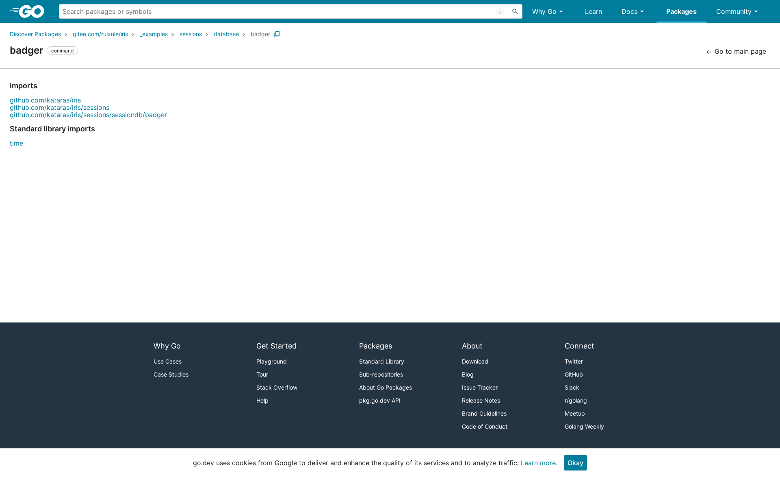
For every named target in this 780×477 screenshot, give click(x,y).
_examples (154, 33)
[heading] (34, 11)
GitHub (574, 374)
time (16, 143)
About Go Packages (385, 387)
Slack (572, 387)
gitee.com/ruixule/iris (100, 33)
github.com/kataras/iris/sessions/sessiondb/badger (88, 115)
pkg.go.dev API (380, 400)
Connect (579, 346)
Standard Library (381, 361)
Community (734, 11)
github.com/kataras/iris (45, 100)
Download (475, 361)
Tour (262, 374)
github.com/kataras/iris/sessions (59, 107)
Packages (681, 11)
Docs (629, 11)
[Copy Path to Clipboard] (277, 34)
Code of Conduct (484, 426)
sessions (191, 33)
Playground (271, 361)
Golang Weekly (584, 426)
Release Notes (481, 400)
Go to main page (739, 51)
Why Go (544, 11)
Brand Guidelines (484, 413)
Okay (575, 463)
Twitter (574, 361)
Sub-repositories (381, 374)
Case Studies (171, 374)
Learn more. (539, 463)
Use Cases (168, 361)
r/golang (576, 400)
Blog (468, 374)
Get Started (276, 346)
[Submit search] (515, 11)
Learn (593, 11)
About (472, 346)
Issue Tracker (480, 387)
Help (262, 400)
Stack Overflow (276, 387)
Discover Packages (35, 33)
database (226, 33)
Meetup (575, 413)
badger (260, 33)
